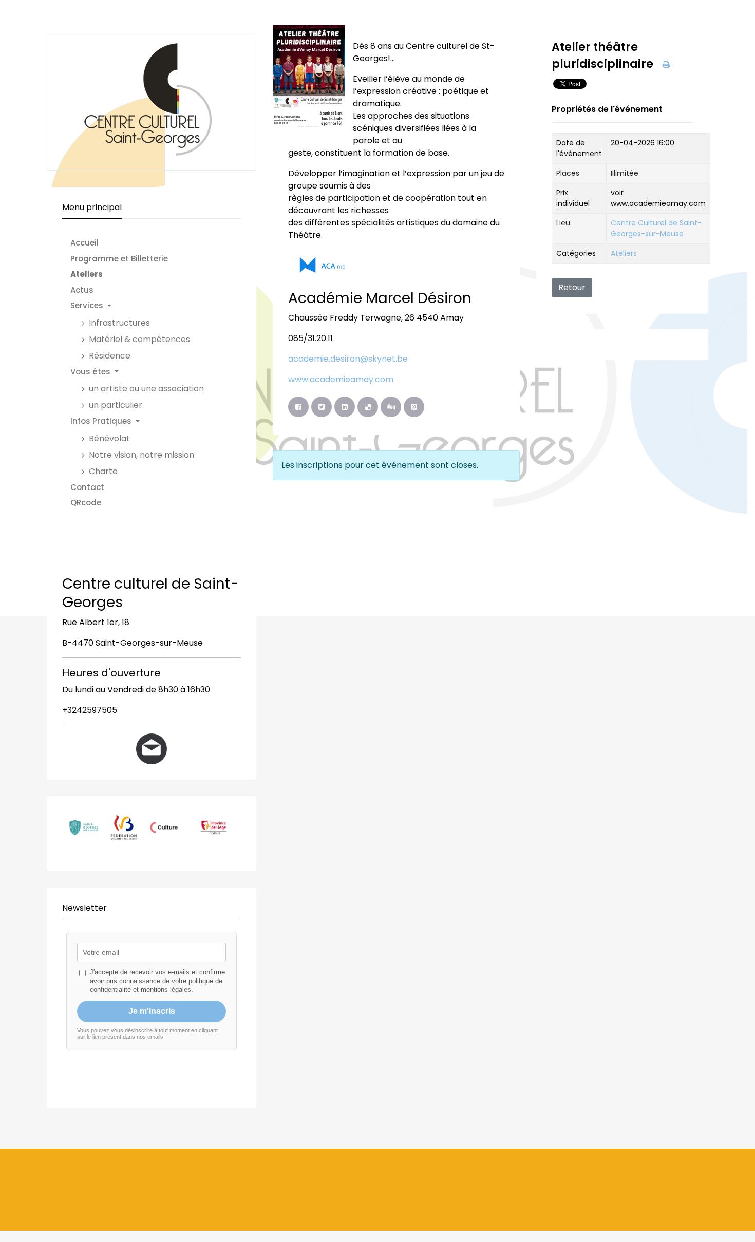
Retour (572, 287)
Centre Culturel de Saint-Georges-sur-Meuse (656, 228)
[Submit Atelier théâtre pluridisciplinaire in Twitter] (321, 407)
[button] (142, 306)
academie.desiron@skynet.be (348, 359)
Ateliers (624, 253)
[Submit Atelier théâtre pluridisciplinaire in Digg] (391, 407)
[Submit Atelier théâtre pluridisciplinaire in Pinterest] (414, 407)
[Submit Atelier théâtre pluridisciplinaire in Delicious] (367, 407)
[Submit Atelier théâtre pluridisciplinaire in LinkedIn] (344, 407)
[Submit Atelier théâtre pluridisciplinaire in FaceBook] (298, 407)
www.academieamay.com (340, 379)
